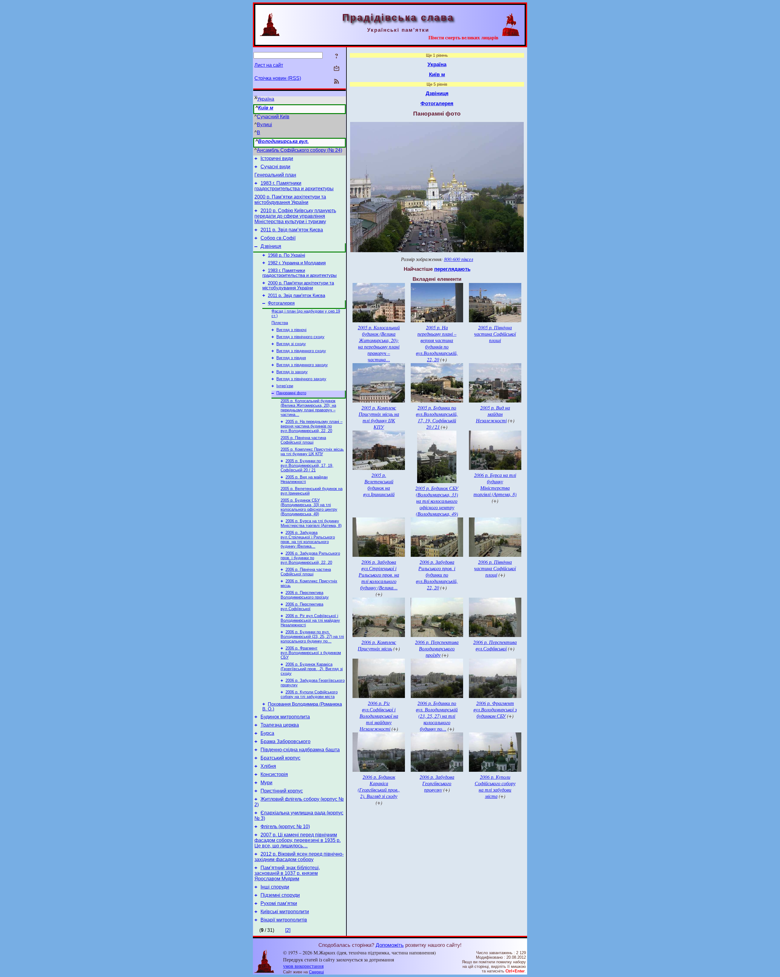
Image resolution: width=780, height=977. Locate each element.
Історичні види (277, 158)
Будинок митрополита (285, 716)
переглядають (452, 269)
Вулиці (264, 124)
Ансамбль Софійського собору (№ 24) (299, 150)
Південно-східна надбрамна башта (300, 749)
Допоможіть (390, 945)
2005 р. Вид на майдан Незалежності (304, 479)
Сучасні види (275, 166)
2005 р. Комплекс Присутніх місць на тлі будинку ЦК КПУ (312, 451)
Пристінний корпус (282, 790)
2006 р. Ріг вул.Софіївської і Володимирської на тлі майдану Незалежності (310, 620)
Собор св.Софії (278, 238)
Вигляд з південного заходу (302, 365)
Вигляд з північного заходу (301, 379)
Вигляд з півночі (291, 329)
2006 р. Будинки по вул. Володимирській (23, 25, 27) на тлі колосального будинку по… (312, 636)
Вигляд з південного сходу (301, 351)
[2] (287, 930)
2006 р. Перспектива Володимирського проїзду (305, 594)
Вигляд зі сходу (291, 344)
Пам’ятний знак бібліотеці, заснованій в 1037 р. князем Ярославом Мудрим (287, 873)
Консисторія (274, 774)
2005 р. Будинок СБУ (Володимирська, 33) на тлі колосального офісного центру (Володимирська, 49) (309, 507)
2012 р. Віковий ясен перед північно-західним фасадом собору (299, 856)
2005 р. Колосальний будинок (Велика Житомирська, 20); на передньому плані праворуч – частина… (308, 408)
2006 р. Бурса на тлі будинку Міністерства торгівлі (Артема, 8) (311, 523)
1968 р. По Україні (286, 255)
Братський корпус (280, 757)
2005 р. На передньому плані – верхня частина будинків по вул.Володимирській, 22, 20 (311, 426)
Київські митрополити (285, 911)
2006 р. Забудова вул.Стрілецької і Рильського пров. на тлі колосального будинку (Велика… (308, 539)
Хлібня (268, 766)
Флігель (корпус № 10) (285, 826)
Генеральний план (275, 174)
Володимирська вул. (283, 141)
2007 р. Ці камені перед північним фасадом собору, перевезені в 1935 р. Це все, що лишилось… (297, 840)
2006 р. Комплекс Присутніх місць (377, 645)
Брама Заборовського (285, 741)
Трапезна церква (280, 725)
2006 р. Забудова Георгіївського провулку (437, 783)
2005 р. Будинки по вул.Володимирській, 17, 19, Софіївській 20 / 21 (307, 465)
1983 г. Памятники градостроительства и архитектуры (294, 186)
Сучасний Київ (273, 116)
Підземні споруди (280, 895)
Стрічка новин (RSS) (277, 78)
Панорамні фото (291, 393)
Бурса (267, 733)
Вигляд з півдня (291, 358)
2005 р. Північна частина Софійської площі (303, 440)
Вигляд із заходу (292, 372)
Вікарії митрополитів (284, 919)
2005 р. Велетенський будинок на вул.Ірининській (379, 484)
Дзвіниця (271, 246)
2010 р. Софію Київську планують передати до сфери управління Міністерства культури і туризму (295, 216)
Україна (265, 99)
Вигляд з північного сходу (300, 337)
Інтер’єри (284, 386)
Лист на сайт (268, 65)
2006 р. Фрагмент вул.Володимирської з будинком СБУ (311, 653)
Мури (266, 782)
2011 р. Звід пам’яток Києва (292, 229)
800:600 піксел (458, 259)
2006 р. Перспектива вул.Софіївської (302, 606)
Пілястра (279, 322)
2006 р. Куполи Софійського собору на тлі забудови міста (309, 694)
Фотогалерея (281, 303)
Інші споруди (275, 886)
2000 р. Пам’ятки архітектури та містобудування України (290, 199)
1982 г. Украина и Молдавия (297, 262)
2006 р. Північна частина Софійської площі (306, 571)
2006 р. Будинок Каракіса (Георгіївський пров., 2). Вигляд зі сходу (312, 669)
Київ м (265, 107)
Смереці (316, 972)
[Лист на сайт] (337, 69)
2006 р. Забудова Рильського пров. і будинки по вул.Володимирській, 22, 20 (310, 558)
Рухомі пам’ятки (279, 903)
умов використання (303, 966)
